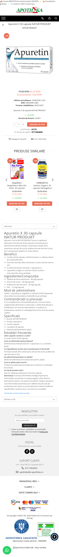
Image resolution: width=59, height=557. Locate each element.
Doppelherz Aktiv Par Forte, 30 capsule (16, 186)
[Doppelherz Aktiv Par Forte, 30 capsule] (16, 169)
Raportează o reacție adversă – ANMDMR (29, 541)
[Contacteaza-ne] (43, 18)
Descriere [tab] (8, 226)
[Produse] (3, 19)
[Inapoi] (2, 25)
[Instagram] (32, 451)
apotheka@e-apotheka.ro (31, 472)
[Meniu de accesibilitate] (54, 537)
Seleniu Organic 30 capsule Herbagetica (42, 186)
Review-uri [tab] (9, 399)
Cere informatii (39, 139)
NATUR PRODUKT (29, 28)
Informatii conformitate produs (17, 393)
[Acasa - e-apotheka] (29, 10)
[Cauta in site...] (56, 18)
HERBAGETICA (42, 183)
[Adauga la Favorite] (17, 209)
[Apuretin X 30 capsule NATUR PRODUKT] (29, 60)
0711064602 (31, 468)
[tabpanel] (29, 60)
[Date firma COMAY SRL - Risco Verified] (29, 547)
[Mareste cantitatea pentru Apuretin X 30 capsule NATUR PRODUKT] (23, 124)
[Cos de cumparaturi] (49, 18)
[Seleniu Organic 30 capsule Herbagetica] (42, 169)
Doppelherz (17, 183)
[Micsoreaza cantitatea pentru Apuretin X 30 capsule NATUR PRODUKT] (15, 124)
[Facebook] (27, 451)
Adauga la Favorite (19, 139)
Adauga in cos (37, 124)
